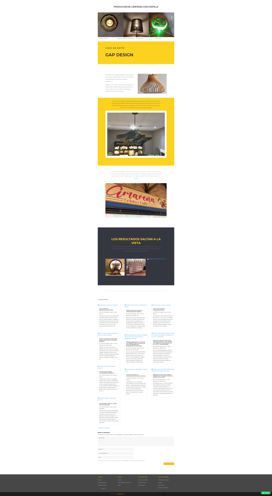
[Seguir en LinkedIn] (152, 494)
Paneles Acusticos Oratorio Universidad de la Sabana (134, 310)
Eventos (101, 313)
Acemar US (103, 488)
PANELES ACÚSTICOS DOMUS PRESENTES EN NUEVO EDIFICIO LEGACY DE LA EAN (163, 376)
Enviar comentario (169, 463)
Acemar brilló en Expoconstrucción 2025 (106, 309)
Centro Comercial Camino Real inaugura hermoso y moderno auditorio (108, 340)
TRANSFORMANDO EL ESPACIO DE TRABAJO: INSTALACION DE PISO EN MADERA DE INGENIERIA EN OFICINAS (135, 344)
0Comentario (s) (139, 38)
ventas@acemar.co (120, 494)
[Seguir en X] (149, 494)
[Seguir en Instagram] (155, 494)
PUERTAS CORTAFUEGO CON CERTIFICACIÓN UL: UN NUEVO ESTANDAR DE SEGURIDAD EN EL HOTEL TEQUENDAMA (162, 342)
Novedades (101, 408)
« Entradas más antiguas (103, 427)
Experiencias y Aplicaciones (128, 38)
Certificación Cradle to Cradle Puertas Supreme (107, 404)
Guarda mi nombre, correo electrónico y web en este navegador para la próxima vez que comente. (122, 460)
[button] (266, 492)
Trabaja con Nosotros (102, 485)
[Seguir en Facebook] (146, 494)
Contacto (120, 480)
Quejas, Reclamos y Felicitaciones (125, 482)
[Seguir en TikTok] (163, 494)
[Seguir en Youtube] (158, 494)
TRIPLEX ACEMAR (105, 312)
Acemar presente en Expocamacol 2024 (159, 309)
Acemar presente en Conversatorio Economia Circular (135, 375)
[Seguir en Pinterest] (161, 494)
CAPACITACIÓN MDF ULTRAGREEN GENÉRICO (106, 372)
